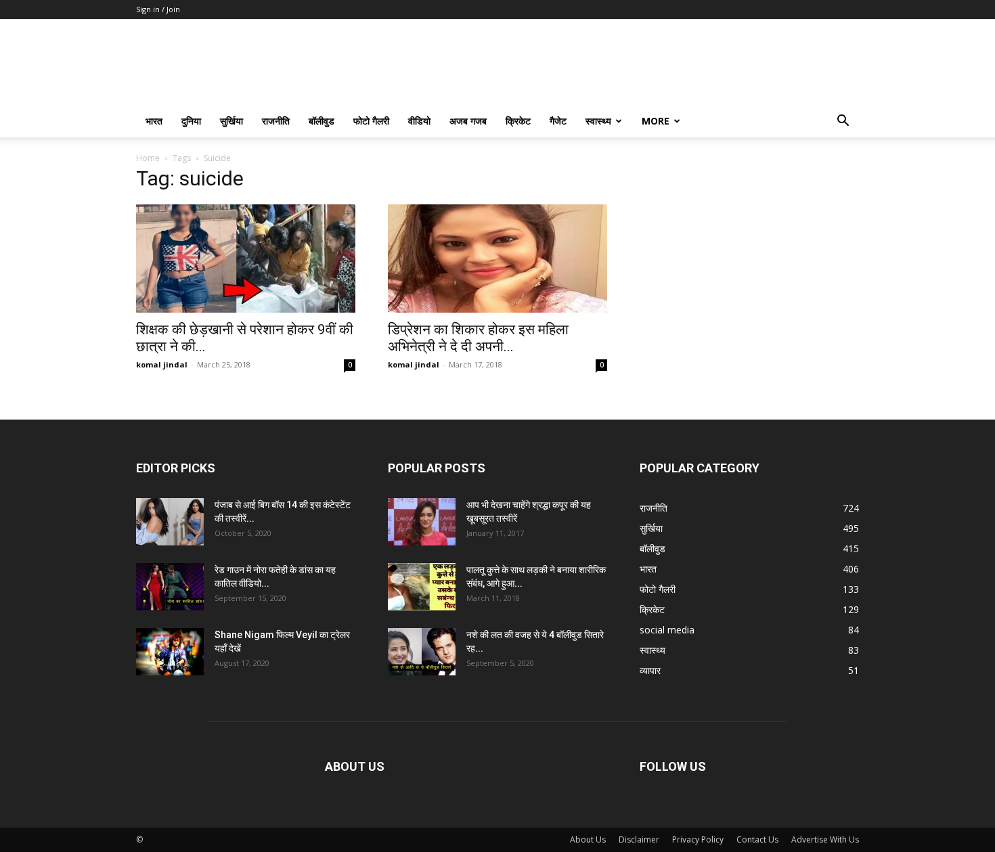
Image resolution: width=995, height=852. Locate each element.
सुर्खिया (231, 120)
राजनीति (276, 120)
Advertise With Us (825, 839)
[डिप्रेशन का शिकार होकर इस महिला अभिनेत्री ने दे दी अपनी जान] (497, 258)
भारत (154, 120)
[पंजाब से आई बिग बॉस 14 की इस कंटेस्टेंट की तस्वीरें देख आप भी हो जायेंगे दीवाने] (170, 521)
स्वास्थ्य (598, 120)
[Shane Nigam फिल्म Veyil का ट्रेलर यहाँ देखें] (170, 651)
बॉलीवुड (321, 120)
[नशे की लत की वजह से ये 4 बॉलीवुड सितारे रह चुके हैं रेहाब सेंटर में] (422, 651)
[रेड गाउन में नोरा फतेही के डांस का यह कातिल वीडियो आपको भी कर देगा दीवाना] (170, 586)
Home (148, 158)
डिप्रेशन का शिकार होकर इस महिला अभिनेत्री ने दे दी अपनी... (478, 338)
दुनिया (191, 120)
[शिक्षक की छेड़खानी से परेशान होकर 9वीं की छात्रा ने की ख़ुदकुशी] (245, 258)
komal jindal (161, 364)
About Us (588, 839)
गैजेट (558, 120)
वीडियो (419, 120)
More (655, 120)
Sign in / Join (158, 9)
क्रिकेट (518, 120)
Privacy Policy (698, 839)
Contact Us (757, 839)
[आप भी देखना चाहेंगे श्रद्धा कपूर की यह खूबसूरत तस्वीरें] (422, 521)
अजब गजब (468, 120)
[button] (842, 122)
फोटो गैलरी (371, 120)
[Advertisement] (749, 256)
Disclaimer (639, 839)
